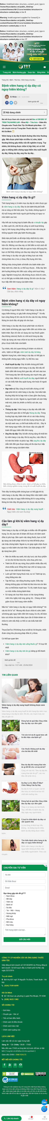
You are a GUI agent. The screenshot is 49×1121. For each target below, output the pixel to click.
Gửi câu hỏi (24, 939)
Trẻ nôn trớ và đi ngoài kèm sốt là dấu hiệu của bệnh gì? (34, 736)
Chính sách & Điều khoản (12, 1022)
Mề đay (9, 899)
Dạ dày (9, 908)
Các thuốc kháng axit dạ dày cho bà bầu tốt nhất (33, 750)
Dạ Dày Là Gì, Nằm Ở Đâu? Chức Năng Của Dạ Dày (32, 784)
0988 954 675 (21, 1055)
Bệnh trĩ (9, 905)
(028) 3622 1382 (11, 999)
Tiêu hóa (17, 80)
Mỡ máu (9, 922)
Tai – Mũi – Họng (13, 910)
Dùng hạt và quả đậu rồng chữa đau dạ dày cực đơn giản (34, 722)
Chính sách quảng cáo (11, 1030)
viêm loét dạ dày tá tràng (30, 352)
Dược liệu (31, 72)
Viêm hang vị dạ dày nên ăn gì (17, 651)
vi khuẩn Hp (39, 222)
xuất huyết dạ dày (27, 378)
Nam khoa (10, 896)
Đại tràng (9, 925)
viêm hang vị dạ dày (12, 207)
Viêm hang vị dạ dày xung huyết (29, 509)
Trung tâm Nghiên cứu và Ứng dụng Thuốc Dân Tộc (24, 66)
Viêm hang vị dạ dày (28, 80)
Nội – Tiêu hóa (31, 122)
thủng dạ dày (34, 413)
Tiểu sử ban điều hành (11, 1018)
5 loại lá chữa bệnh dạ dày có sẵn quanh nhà (33, 820)
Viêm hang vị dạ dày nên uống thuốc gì (21, 644)
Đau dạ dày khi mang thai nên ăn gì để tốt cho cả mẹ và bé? (33, 766)
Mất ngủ (9, 916)
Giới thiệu (6, 1010)
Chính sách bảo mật (11, 1026)
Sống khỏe (41, 72)
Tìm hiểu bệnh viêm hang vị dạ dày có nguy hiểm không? (34, 841)
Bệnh (11, 80)
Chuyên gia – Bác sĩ (10, 1014)
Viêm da (9, 902)
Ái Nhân (13, 97)
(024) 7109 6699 (11, 986)
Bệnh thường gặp (19, 72)
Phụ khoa (10, 919)
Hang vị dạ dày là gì (25, 289)
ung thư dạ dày (40, 441)
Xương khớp (11, 913)
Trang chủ (7, 72)
